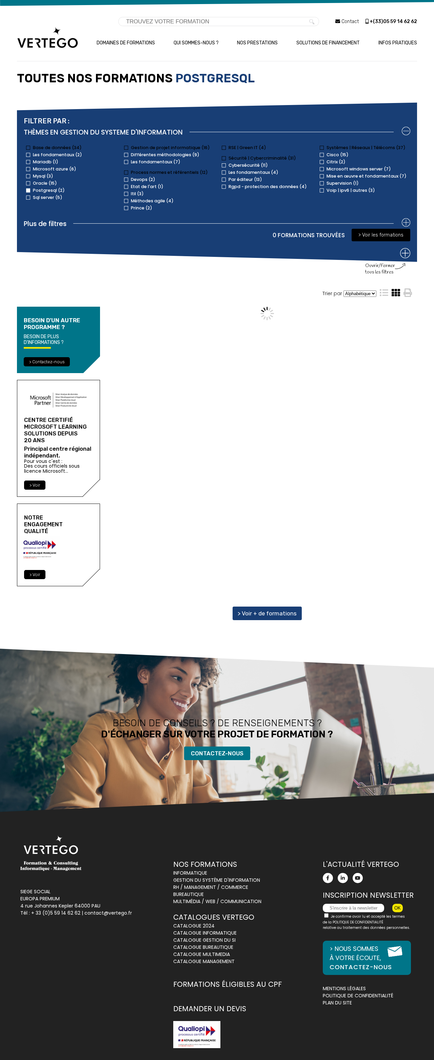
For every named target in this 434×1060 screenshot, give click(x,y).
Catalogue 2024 (194, 925)
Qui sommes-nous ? (196, 43)
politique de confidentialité (358, 922)
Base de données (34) (57, 147)
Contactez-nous (217, 753)
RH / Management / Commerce (210, 887)
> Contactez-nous (46, 361)
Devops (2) (143, 179)
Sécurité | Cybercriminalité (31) (262, 158)
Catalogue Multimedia (201, 954)
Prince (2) (141, 208)
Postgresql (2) (49, 190)
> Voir (34, 485)
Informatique (190, 873)
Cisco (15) (338, 155)
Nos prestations (257, 43)
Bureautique (188, 894)
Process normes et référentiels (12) (169, 172)
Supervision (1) (343, 183)
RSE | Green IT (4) (247, 147)
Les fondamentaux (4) (253, 172)
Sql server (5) (47, 197)
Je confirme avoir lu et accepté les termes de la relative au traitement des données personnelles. (366, 922)
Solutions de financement (328, 43)
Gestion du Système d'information (216, 880)
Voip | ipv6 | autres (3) (351, 190)
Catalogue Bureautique (203, 947)
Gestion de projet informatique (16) (170, 147)
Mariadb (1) (45, 162)
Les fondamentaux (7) (155, 162)
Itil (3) (137, 194)
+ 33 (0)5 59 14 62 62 (55, 913)
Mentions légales (344, 988)
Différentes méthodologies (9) (165, 155)
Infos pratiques (397, 43)
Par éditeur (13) (245, 179)
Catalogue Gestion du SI (204, 940)
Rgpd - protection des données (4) (268, 186)
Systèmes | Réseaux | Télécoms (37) (366, 147)
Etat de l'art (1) (147, 186)
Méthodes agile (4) (152, 201)
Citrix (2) (336, 162)
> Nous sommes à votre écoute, (361, 957)
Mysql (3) (43, 176)
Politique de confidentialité (358, 995)
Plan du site (337, 1002)
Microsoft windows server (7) (359, 169)
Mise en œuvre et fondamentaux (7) (367, 176)
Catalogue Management (204, 961)
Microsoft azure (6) (54, 169)
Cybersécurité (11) (248, 165)
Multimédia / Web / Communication (217, 901)
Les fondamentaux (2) (57, 155)
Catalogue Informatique (205, 933)
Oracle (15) (45, 183)
